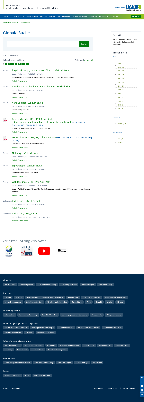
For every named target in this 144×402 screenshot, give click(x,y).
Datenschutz (113, 388)
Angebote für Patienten (33, 345)
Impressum (98, 388)
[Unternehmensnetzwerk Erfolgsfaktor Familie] (27, 251)
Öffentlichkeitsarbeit (34, 302)
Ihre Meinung (89, 345)
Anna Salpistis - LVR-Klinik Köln (27, 102)
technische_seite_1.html (24, 213)
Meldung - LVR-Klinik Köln (25, 153)
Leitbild (8, 297)
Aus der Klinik (10, 284)
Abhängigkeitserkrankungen (43, 328)
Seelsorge (8, 350)
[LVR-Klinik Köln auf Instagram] (142, 378)
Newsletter (97, 363)
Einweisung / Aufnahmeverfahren (17, 363)
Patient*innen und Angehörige (17, 341)
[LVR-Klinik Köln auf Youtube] (142, 386)
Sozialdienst (22, 350)
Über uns (7, 293)
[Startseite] (125, 8)
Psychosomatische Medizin (88, 328)
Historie (120, 302)
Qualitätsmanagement (91, 297)
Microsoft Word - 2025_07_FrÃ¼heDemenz (34, 137)
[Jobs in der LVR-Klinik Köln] (142, 394)
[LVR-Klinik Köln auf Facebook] (142, 382)
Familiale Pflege (122, 345)
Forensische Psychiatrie (113, 328)
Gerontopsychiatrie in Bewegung (74, 315)
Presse (6, 371)
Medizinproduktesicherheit (115, 297)
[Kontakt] (142, 390)
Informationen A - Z (12, 345)
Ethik (89, 302)
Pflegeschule (73, 297)
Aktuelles (7, 280)
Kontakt (99, 302)
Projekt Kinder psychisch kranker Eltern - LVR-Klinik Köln (40, 70)
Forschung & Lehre (11, 310)
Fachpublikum (9, 358)
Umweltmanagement (13, 302)
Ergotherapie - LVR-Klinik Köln (27, 165)
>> (23, 64)
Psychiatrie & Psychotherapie (16, 328)
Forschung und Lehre (69, 284)
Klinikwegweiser (105, 345)
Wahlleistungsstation (45, 332)
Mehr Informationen (20, 81)
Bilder (27, 375)
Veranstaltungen (87, 284)
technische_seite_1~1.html (26, 201)
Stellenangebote (26, 284)
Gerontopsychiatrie (65, 328)
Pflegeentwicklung (114, 315)
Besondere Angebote (13, 332)
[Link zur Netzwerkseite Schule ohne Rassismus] (62, 251)
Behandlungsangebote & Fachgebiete (20, 323)
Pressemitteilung (105, 284)
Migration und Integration (57, 302)
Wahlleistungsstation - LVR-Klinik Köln (31, 182)
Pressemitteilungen (12, 375)
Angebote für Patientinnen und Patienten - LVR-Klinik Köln (41, 86)
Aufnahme (51, 345)
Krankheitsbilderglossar (57, 350)
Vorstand (19, 297)
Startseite (15, 23)
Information (9, 315)
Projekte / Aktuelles (49, 315)
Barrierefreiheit (129, 388)
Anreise (109, 302)
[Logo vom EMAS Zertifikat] (9, 251)
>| (27, 64)
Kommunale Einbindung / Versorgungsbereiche (45, 297)
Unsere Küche (77, 302)
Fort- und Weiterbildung (47, 284)
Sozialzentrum (37, 350)
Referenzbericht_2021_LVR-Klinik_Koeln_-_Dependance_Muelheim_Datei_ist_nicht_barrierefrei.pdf (42, 120)
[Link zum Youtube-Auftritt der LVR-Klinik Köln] (44, 251)
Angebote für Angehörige (69, 345)
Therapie (29, 332)
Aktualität (88, 60)
